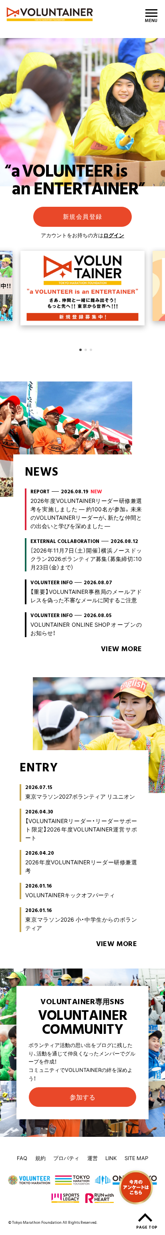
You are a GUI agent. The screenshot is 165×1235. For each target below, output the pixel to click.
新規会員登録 (83, 216)
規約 (40, 1158)
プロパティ (66, 1158)
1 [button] (80, 350)
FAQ (22, 1158)
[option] (82, 288)
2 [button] (86, 350)
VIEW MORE (121, 649)
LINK (111, 1158)
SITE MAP (136, 1158)
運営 (92, 1158)
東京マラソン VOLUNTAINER (55, 14)
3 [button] (91, 350)
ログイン (113, 235)
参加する (82, 1097)
